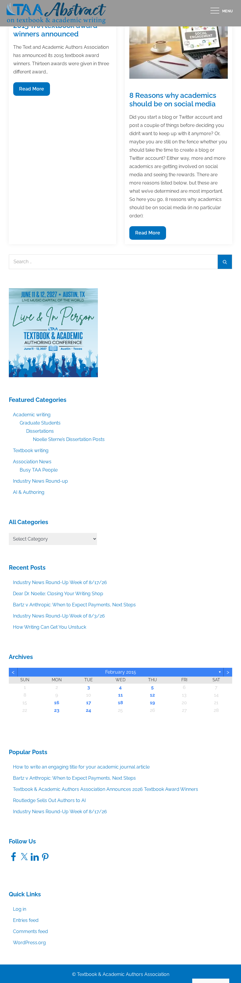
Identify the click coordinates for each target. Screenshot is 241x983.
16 (56, 702)
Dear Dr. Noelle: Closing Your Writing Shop (58, 593)
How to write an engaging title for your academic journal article (81, 767)
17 (88, 702)
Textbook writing (30, 450)
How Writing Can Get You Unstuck (49, 627)
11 (120, 695)
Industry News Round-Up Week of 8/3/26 (59, 616)
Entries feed (26, 920)
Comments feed (30, 931)
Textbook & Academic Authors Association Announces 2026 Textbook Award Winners (105, 789)
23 (56, 710)
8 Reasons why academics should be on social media (172, 99)
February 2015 (120, 672)
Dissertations (40, 431)
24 (88, 710)
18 (120, 702)
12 (152, 695)
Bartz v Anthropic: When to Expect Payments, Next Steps (74, 605)
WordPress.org (29, 942)
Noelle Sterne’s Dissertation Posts (69, 439)
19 (152, 702)
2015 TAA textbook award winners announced (55, 29)
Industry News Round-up (40, 481)
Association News (32, 461)
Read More (32, 91)
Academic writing (32, 414)
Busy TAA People (39, 470)
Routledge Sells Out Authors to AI (49, 800)
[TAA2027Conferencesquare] (53, 332)
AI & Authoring (28, 492)
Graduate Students (40, 423)
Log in (19, 909)
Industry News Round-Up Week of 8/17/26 (60, 582)
